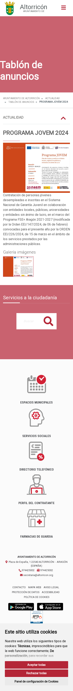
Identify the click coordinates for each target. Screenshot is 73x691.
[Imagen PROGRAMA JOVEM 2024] (36, 168)
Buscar (48, 321)
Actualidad (52, 98)
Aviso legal (51, 587)
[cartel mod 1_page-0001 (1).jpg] (18, 266)
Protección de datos (25, 592)
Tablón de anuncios (21, 102)
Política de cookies (36, 597)
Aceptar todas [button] (36, 664)
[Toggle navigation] (63, 9)
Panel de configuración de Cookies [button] (36, 681)
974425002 (27, 570)
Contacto (19, 587)
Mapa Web (34, 587)
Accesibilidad (51, 592)
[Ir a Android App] (21, 606)
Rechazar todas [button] (36, 673)
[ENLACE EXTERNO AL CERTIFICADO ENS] (36, 618)
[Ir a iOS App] (50, 606)
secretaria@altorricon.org (38, 575)
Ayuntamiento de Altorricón (21, 98)
